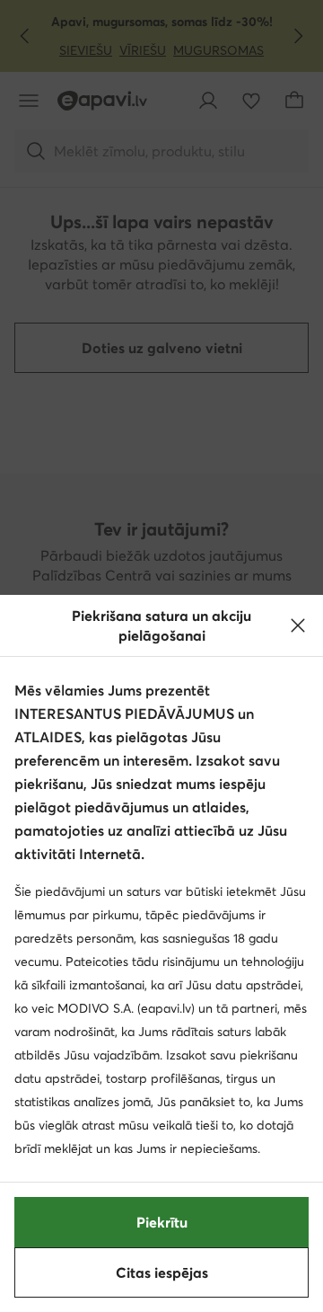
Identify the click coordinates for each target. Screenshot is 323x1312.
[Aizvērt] (297, 625)
